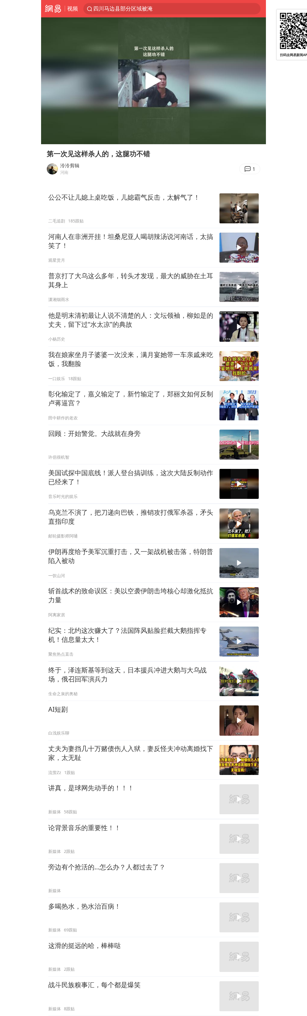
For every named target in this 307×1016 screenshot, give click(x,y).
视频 (72, 8)
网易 (53, 8)
